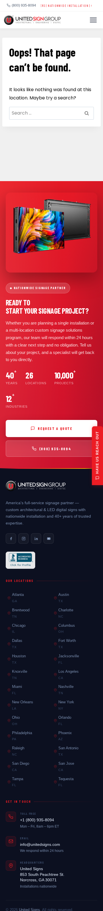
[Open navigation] (93, 20)
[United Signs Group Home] (32, 20)
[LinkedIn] (36, 538)
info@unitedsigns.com (40, 844)
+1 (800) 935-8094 (37, 820)
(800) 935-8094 (24, 5)
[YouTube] (48, 538)
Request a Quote (55, 428)
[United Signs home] (36, 486)
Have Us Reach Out (97, 452)
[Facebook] (11, 538)
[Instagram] (23, 538)
